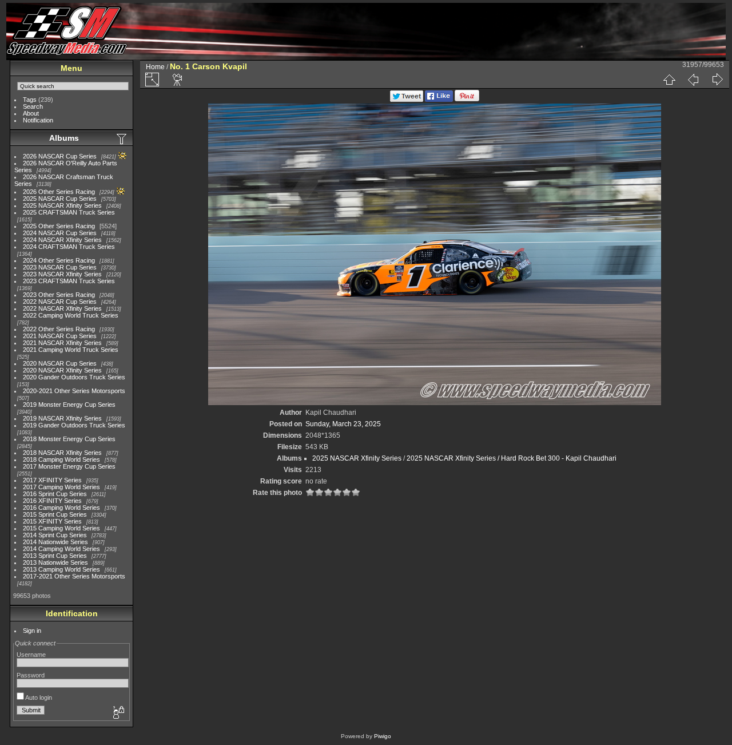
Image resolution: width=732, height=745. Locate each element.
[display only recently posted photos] (122, 138)
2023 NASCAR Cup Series (60, 267)
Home (155, 67)
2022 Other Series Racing (59, 329)
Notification (38, 120)
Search (33, 106)
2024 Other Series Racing (59, 260)
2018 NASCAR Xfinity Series (62, 452)
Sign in (32, 630)
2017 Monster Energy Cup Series (69, 466)
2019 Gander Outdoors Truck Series (74, 425)
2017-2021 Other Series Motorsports (74, 576)
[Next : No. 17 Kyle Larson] (717, 79)
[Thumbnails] (669, 79)
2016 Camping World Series (61, 507)
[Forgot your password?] (117, 713)
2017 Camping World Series (61, 487)
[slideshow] (178, 79)
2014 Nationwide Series (55, 541)
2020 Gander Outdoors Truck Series (74, 377)
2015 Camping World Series (61, 528)
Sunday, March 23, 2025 (343, 424)
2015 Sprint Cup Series (55, 514)
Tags (30, 99)
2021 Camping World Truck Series (70, 349)
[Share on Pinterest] (467, 100)
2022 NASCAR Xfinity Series (62, 308)
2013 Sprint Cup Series (55, 555)
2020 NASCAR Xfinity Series (62, 370)
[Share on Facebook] (439, 100)
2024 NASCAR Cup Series (60, 232)
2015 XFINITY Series (52, 521)
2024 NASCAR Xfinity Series (62, 239)
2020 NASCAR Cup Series (60, 363)
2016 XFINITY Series (52, 500)
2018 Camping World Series (61, 459)
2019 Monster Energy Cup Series (69, 404)
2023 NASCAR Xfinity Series (62, 274)
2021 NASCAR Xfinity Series (62, 342)
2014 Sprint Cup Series (55, 535)
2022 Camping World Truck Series (70, 315)
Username (31, 654)
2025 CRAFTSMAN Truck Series (69, 212)
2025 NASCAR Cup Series (60, 198)
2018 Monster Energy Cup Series (69, 438)
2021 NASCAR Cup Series (60, 335)
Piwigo (382, 736)
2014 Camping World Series (61, 548)
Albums (64, 137)
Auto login (38, 697)
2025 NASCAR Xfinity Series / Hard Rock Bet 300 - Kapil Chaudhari (511, 458)
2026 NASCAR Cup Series (60, 156)
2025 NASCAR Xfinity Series (62, 205)
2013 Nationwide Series (55, 562)
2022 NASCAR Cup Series (60, 301)
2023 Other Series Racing (59, 294)
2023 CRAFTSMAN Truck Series (69, 281)
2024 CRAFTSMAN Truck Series (69, 246)
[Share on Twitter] (406, 100)
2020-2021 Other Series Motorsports (74, 390)
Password (31, 675)
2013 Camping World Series (61, 569)
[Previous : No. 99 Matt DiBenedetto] (693, 79)
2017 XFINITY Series (52, 480)
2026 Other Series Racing (59, 191)
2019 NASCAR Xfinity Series (62, 418)
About (31, 113)
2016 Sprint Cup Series (55, 493)
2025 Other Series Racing (59, 226)
